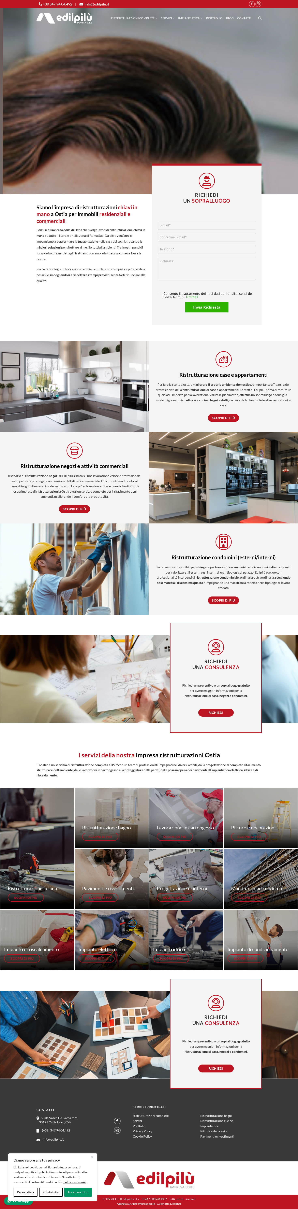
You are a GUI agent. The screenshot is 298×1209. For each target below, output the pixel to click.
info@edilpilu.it (96, 4)
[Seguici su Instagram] (258, 4)
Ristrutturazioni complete (132, 18)
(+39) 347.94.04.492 (55, 1130)
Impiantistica (189, 18)
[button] (260, 18)
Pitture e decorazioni (214, 1131)
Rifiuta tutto (51, 1192)
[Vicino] (92, 1157)
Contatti (244, 18)
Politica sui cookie (74, 1182)
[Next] (286, 97)
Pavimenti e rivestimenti (217, 1136)
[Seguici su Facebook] (252, 4)
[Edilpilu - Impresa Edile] (64, 18)
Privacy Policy (142, 1131)
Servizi (166, 18)
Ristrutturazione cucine (216, 1121)
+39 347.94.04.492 (57, 4)
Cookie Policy (142, 1136)
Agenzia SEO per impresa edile (136, 1203)
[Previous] (11, 97)
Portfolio (214, 18)
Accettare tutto (78, 1192)
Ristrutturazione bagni (216, 1115)
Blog (230, 18)
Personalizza (25, 1192)
